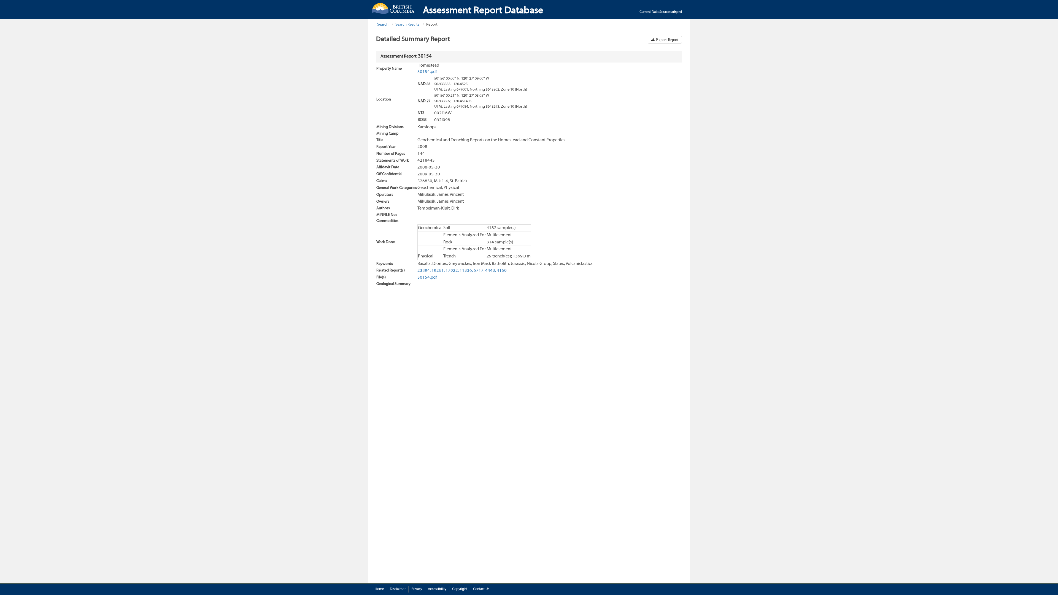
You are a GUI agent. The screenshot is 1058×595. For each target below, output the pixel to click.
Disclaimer (398, 589)
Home (379, 589)
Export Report (666, 40)
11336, (466, 270)
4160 (502, 270)
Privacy (416, 589)
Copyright (459, 589)
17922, (452, 270)
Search (382, 25)
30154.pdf (427, 72)
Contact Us (481, 589)
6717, (479, 270)
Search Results (407, 25)
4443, (490, 270)
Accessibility (437, 589)
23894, (424, 270)
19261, (438, 270)
